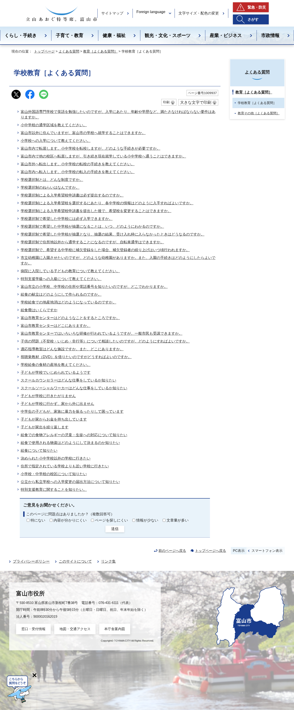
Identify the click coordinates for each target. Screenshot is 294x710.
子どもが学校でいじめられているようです (55, 372)
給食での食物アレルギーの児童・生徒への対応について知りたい (74, 435)
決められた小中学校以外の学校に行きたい (55, 458)
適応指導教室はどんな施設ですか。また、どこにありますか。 (72, 349)
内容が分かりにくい (70, 520)
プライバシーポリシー (31, 561)
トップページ (44, 51)
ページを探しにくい (111, 520)
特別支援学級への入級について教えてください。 (61, 279)
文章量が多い (178, 520)
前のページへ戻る (172, 551)
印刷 (166, 102)
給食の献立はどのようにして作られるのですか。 (61, 294)
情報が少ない (147, 520)
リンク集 (108, 561)
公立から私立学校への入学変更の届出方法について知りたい (70, 482)
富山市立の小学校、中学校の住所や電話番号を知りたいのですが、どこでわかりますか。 (94, 287)
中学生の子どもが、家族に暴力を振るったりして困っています (72, 411)
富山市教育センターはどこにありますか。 (55, 326)
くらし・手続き (21, 35)
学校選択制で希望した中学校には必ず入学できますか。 (67, 219)
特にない (38, 520)
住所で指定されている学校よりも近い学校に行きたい (65, 466)
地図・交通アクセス (74, 629)
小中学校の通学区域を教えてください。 (54, 125)
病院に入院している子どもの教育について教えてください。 (70, 271)
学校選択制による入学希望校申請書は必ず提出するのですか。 (72, 195)
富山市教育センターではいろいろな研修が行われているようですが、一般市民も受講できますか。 (101, 333)
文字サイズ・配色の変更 (198, 13)
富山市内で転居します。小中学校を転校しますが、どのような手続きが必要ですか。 (90, 148)
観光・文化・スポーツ (168, 35)
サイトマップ (112, 13)
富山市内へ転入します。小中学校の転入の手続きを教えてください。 (78, 172)
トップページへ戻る (210, 551)
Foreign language (150, 12)
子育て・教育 (69, 35)
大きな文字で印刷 (195, 102)
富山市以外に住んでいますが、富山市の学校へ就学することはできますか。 (83, 133)
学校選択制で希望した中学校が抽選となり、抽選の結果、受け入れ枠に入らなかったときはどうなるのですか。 (112, 234)
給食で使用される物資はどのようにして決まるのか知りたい (70, 443)
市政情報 (270, 35)
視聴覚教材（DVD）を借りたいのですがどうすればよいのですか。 (76, 357)
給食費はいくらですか (39, 310)
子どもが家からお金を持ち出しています (54, 419)
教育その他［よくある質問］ (259, 113)
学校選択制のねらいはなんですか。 (50, 187)
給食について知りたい (39, 450)
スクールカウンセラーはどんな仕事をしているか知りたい (68, 380)
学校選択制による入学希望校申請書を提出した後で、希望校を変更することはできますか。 (96, 211)
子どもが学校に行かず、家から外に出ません (57, 404)
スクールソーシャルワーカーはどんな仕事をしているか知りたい (74, 388)
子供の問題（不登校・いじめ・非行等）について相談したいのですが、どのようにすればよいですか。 (105, 341)
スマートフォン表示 (267, 551)
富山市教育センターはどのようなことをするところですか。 (70, 318)
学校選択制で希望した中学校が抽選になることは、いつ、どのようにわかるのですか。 (92, 226)
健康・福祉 (114, 35)
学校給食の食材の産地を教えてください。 (55, 365)
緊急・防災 (257, 7)
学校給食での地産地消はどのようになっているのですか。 (68, 302)
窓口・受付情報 (33, 629)
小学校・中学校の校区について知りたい (54, 474)
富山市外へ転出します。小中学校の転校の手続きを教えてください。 (78, 164)
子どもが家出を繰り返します (44, 427)
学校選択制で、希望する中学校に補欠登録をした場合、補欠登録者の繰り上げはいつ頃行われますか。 (105, 250)
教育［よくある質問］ (100, 51)
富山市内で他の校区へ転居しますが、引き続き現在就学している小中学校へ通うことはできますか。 (103, 156)
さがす (253, 19)
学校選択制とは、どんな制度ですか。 (52, 180)
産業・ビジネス (226, 35)
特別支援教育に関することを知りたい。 (54, 489)
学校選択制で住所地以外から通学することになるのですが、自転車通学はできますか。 (92, 242)
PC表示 (239, 551)
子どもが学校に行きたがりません (48, 396)
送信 (115, 529)
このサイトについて (75, 561)
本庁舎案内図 (114, 629)
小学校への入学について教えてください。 (55, 141)
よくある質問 (69, 51)
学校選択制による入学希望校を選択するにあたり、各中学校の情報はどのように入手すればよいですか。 (107, 203)
